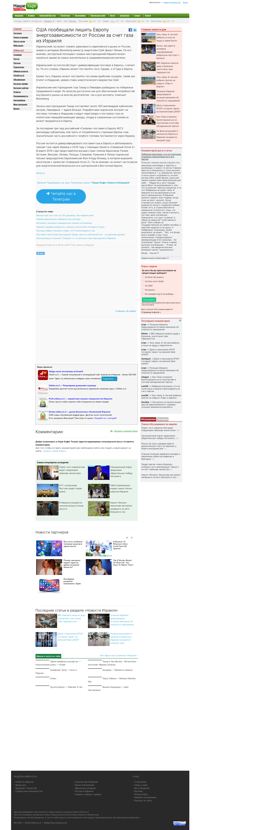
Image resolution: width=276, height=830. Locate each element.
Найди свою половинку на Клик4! (66, 371)
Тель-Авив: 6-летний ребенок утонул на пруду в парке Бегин (167, 37)
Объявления (19, 79)
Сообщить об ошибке (125, 311)
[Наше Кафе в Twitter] (135, 29)
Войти (185, 2)
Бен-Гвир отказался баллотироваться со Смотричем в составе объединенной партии (158, 379)
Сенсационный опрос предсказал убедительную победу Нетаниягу (158, 436)
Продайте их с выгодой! (105, 418)
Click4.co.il (19, 75)
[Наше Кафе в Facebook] (130, 29)
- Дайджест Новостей (25, 788)
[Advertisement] (87, 727)
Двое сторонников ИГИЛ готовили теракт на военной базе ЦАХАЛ (70, 636)
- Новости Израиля (24, 782)
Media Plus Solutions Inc (55, 823)
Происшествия (97, 15)
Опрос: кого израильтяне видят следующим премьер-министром (72, 470)
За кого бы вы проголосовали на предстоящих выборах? (159, 271)
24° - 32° (97, 21)
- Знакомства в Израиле (85, 782)
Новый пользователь (172, 2)
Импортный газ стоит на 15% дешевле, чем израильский (65, 215)
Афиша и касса (21, 71)
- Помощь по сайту (142, 800)
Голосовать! (149, 299)
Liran (143, 324)
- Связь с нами (140, 785)
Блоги (148, 15)
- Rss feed (137, 791)
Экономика (80, 15)
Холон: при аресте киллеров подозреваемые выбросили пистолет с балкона (167, 52)
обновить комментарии (126, 431)
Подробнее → (109, 379)
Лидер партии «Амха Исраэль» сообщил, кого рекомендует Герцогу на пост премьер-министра (160, 467)
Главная (18, 29)
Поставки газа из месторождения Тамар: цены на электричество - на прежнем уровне (80, 234)
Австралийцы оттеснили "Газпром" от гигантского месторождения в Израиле (76, 238)
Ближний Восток (48, 15)
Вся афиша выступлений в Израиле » (119, 655)
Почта (16, 59)
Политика (65, 15)
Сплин (53, 678)
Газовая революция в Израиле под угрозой (58, 219)
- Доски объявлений (83, 785)
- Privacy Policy (140, 794)
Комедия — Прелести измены (117, 670)
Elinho (144, 333)
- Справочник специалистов (28, 791)
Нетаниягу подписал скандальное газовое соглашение (64, 223)
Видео (17, 108)
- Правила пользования (144, 797)
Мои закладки (20, 104)
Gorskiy (145, 402)
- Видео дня (20, 785)
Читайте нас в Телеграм (63, 196)
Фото (112, 15)
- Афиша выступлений (84, 788)
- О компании (139, 782)
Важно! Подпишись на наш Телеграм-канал (83, 182)
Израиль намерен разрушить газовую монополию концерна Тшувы (70, 227)
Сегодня (18, 33)
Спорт (137, 15)
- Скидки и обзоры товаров (87, 794)
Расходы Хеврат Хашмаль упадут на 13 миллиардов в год (65, 230)
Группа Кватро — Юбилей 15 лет (66, 687)
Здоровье (125, 15)
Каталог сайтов (21, 88)
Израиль (19, 15)
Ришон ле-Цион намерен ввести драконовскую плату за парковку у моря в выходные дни (158, 446)
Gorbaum (146, 358)
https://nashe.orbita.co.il (76, 814)
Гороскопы (19, 67)
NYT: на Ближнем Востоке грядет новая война (70, 488)
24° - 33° (145, 21)
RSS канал (18, 45)
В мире (31, 15)
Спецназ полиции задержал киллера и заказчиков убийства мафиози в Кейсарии (160, 456)
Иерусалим (131, 21)
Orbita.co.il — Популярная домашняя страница (72, 385)
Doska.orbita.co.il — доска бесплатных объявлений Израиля (79, 412)
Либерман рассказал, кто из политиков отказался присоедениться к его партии (161, 156)
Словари (18, 55)
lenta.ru (40, 173)
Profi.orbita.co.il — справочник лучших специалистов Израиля (80, 399)
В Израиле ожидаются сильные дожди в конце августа (71, 505)
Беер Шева (156, 21)
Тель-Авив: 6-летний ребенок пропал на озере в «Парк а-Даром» (161, 396)
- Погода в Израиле (83, 791)
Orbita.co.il (19, 50)
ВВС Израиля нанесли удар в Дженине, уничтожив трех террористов (71, 618)
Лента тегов (19, 41)
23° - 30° (120, 21)
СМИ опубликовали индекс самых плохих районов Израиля (121, 488)
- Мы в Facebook (141, 788)
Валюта (48, 21)
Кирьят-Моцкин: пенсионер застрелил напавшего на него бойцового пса (160, 476)
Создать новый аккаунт (54, 451)
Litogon (145, 377)
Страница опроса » (151, 312)
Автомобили (19, 100)
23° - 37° (171, 21)
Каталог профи (21, 84)
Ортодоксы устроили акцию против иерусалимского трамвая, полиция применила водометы (161, 404)
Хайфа (106, 21)
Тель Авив (83, 21)
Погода (72, 21)
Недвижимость (21, 96)
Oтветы (17, 92)
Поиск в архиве (21, 37)
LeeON (144, 386)
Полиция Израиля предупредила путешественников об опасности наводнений (160, 327)
